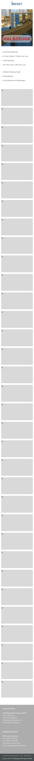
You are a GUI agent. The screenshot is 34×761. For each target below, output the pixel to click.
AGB (21, 755)
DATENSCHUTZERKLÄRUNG (11, 755)
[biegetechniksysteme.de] (17, 3)
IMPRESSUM (27, 755)
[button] (2, 3)
